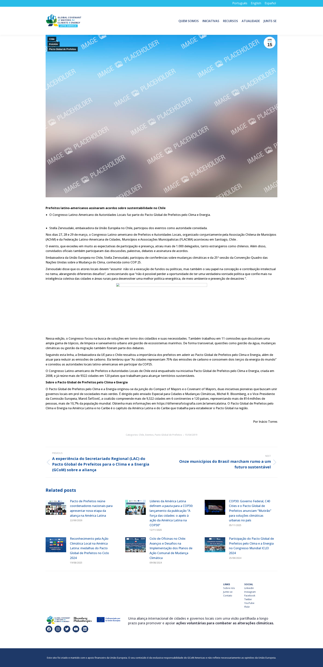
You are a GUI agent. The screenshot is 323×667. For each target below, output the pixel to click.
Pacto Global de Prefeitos (62, 49)
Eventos (53, 44)
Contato (227, 595)
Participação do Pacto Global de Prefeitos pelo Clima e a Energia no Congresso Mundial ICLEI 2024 (251, 546)
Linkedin (249, 588)
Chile (52, 39)
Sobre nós (229, 588)
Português (239, 3)
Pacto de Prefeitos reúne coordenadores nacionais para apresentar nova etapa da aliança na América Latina (91, 508)
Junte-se (228, 591)
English (256, 3)
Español (270, 3)
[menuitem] (189, 21)
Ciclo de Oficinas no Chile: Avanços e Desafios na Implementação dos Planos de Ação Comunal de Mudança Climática (171, 548)
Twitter (248, 599)
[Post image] (56, 507)
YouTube (249, 603)
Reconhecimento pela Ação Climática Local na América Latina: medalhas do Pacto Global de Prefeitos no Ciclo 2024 (89, 548)
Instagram (250, 591)
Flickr (247, 606)
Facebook (249, 595)
